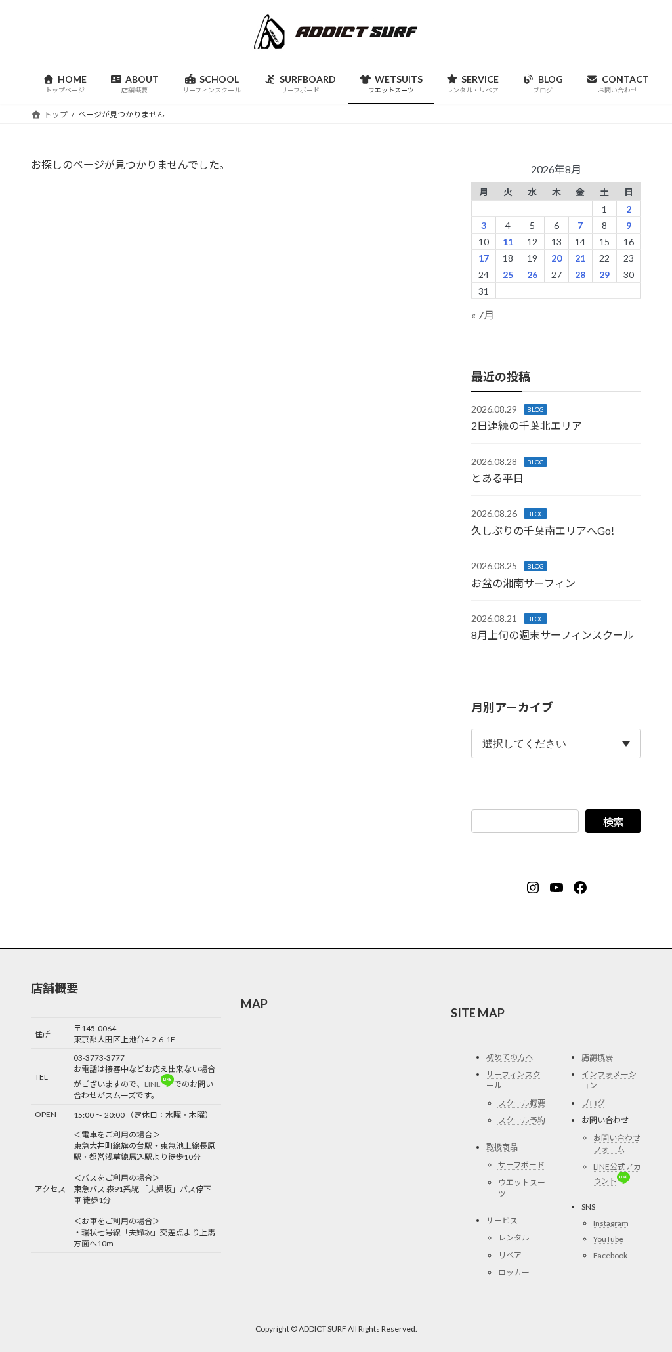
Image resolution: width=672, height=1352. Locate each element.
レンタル (514, 1237)
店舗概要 (597, 1057)
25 (508, 274)
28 (580, 274)
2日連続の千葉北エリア (526, 425)
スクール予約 (521, 1120)
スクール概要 (521, 1103)
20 (556, 258)
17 (483, 258)
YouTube (608, 1239)
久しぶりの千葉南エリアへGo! (542, 530)
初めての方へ (510, 1057)
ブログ (593, 1103)
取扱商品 (502, 1147)
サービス (502, 1220)
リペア (510, 1255)
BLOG (535, 409)
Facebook (610, 1255)
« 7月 (482, 314)
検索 (613, 822)
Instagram (611, 1223)
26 (532, 274)
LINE (152, 1084)
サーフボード (521, 1165)
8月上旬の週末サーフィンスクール (552, 635)
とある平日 (497, 478)
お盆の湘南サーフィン (523, 583)
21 (580, 258)
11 (508, 241)
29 (604, 274)
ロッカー (514, 1272)
